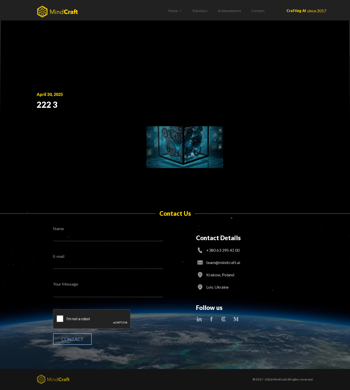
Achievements (229, 10)
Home (173, 10)
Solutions (200, 10)
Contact (258, 10)
